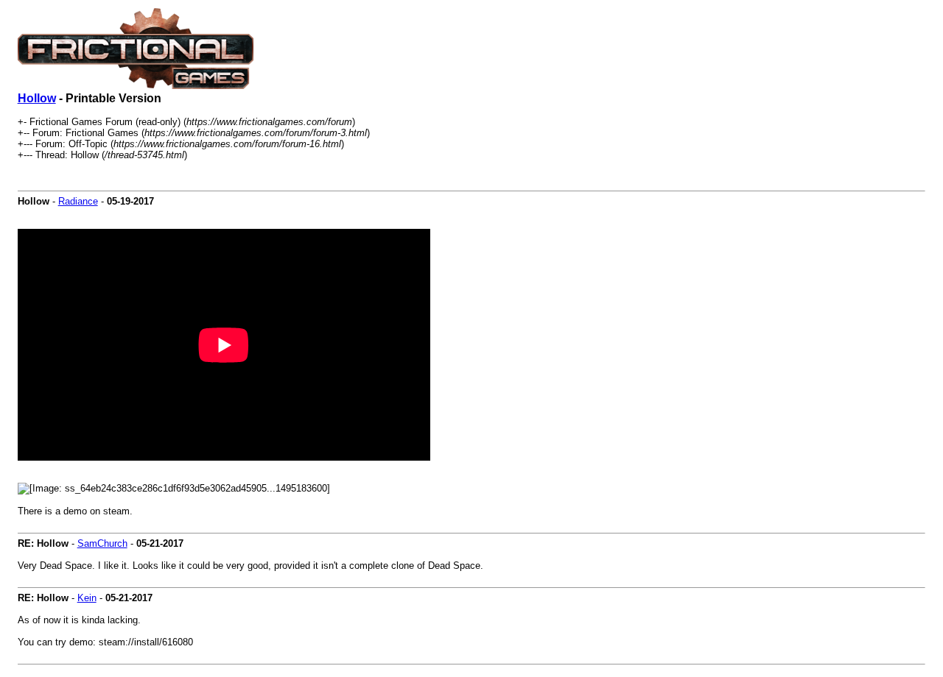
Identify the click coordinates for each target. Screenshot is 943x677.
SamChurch (102, 543)
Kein (87, 597)
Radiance (78, 201)
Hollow (37, 98)
